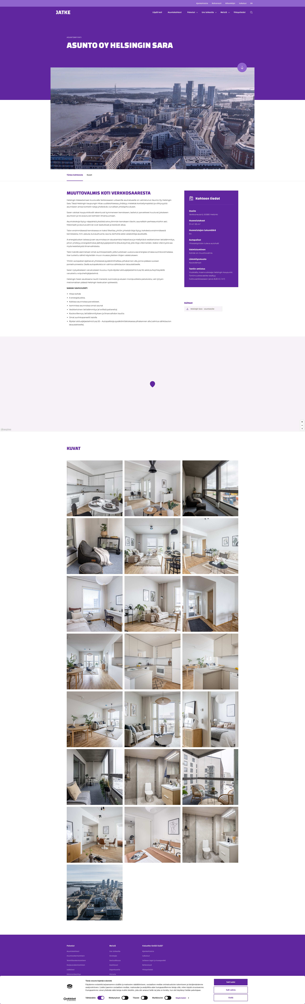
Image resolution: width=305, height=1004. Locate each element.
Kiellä (231, 998)
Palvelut (191, 12)
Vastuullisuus (115, 960)
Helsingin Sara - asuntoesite (202, 309)
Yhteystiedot (239, 12)
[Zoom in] (302, 422)
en (251, 3)
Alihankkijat (230, 3)
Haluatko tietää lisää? (152, 945)
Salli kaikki (230, 982)
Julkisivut (70, 969)
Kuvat (89, 175)
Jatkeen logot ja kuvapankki (154, 960)
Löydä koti (157, 12)
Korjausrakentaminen (76, 965)
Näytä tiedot (181, 998)
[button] (251, 12)
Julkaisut (243, 3)
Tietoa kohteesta (75, 175)
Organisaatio (114, 969)
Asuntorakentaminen (76, 956)
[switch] (125, 998)
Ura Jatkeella (208, 12)
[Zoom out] (302, 425)
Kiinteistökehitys (74, 974)
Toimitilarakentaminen (76, 960)
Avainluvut (113, 965)
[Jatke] (63, 12)
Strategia (113, 956)
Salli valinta (231, 990)
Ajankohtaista (202, 3)
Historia (112, 974)
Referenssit (216, 3)
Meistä (224, 12)
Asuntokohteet (175, 12)
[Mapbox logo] (6, 429)
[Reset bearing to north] (302, 428)
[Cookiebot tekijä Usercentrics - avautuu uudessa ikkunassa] (69, 999)
